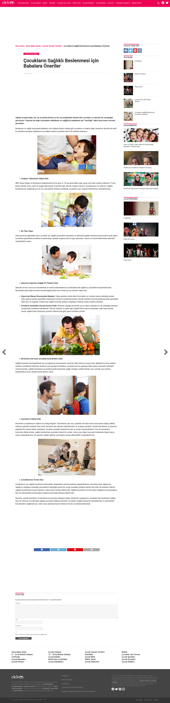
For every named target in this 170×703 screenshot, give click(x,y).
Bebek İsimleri (136, 3)
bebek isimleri (29, 686)
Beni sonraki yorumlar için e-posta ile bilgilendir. (31, 634)
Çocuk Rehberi (101, 3)
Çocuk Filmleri (18, 662)
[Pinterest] (135, 50)
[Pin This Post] (75, 549)
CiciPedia (16, 657)
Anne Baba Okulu (23, 3)
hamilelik (54, 688)
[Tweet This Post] (58, 549)
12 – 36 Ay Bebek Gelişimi (59, 654)
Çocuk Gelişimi (36, 3)
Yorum (18, 603)
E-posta (18, 626)
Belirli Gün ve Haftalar (57, 659)
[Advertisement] (85, 25)
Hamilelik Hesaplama (123, 3)
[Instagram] (140, 50)
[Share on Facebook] (42, 549)
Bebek (45, 3)
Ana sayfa (19, 46)
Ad (16, 619)
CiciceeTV (111, 3)
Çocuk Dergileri (129, 659)
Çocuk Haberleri (130, 125)
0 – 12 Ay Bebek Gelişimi (22, 654)
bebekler (46, 688)
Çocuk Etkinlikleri (88, 3)
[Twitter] (130, 50)
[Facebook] (126, 50)
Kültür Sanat (77, 3)
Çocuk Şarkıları (128, 657)
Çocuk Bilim (90, 657)
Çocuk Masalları (19, 659)
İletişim (156, 700)
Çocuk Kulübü (54, 657)
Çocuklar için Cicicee (64, 3)
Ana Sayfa (139, 700)
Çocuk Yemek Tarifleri (52, 46)
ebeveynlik (18, 691)
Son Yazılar (128, 57)
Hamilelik (52, 3)
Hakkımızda (148, 700)
